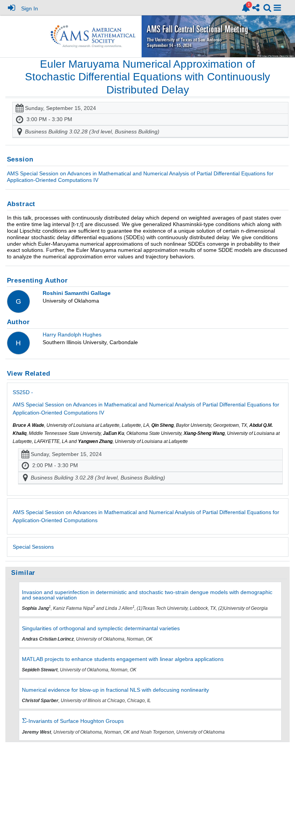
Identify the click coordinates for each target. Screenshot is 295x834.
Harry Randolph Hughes (72, 334)
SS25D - (146, 402)
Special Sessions (33, 547)
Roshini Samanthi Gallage (77, 293)
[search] (267, 7)
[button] (277, 7)
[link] (246, 7)
